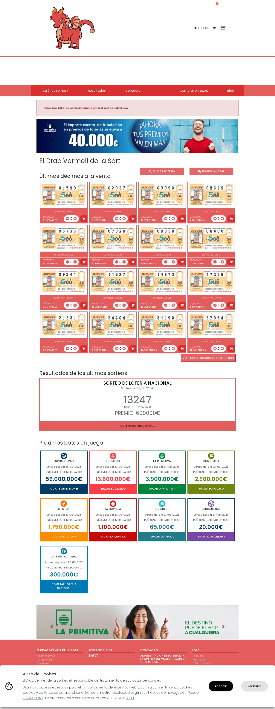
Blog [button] (230, 90)
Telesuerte (198, 655)
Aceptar (221, 686)
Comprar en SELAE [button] (194, 90)
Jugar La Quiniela (113, 536)
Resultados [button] (97, 90)
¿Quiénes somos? (46, 655)
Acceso (203, 28)
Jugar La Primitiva (162, 488)
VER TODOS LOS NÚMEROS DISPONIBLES (208, 358)
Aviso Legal (199, 659)
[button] (51, 141)
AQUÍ (130, 698)
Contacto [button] (132, 90)
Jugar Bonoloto (211, 488)
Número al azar (212, 171)
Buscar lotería (163, 171)
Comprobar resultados (137, 426)
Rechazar (255, 686)
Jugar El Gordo (113, 489)
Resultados (43, 663)
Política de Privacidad (204, 663)
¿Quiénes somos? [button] (54, 90)
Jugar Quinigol (162, 536)
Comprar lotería (45, 659)
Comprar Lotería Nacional (63, 586)
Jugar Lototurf (64, 536)
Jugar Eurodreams (211, 536)
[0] (216, 28)
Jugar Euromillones (63, 488)
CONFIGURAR (33, 698)
